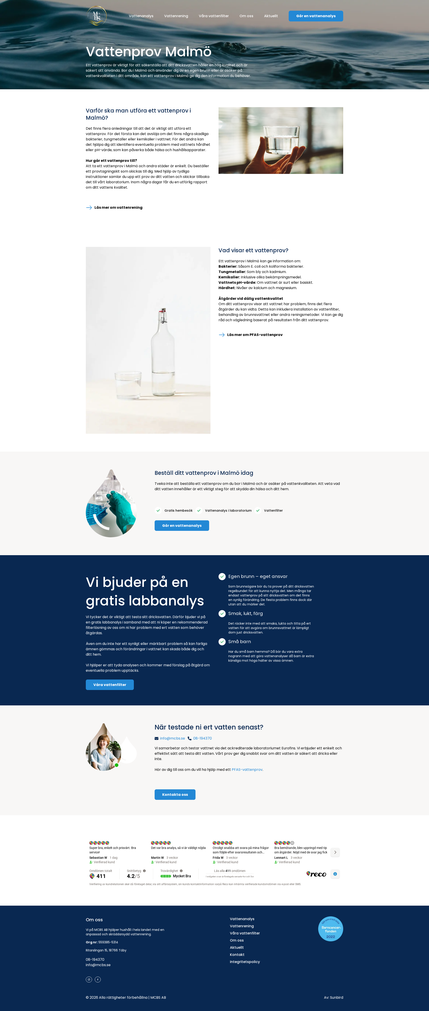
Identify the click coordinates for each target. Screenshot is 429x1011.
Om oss (246, 16)
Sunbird (336, 997)
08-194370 (95, 959)
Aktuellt (271, 16)
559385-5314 (108, 942)
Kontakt (237, 954)
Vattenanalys (141, 16)
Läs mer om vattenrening (119, 207)
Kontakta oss (175, 794)
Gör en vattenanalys (316, 16)
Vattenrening (176, 16)
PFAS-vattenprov (247, 769)
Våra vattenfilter (214, 16)
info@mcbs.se (98, 964)
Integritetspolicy (245, 961)
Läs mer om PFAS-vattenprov (255, 334)
